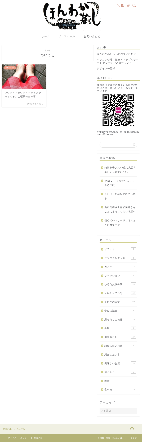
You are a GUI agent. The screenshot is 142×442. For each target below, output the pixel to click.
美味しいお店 (119, 363)
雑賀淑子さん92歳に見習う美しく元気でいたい (120, 169)
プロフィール (67, 36)
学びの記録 (119, 310)
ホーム (46, 36)
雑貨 (119, 381)
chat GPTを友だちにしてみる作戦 (119, 183)
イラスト (119, 249)
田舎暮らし (119, 337)
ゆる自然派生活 (119, 284)
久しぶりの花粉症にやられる (120, 196)
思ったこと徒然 (119, 319)
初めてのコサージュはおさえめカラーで (120, 222)
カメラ (119, 267)
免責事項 (38, 438)
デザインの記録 (106, 68)
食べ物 (119, 389)
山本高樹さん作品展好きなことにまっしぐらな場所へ (120, 209)
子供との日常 (119, 302)
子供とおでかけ (119, 293)
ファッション (119, 275)
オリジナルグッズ (119, 258)
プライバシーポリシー (18, 438)
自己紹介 (119, 372)
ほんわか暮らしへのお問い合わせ (116, 54)
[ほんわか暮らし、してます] (71, 31)
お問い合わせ (92, 36)
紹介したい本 (119, 354)
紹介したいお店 (119, 345)
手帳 (119, 328)
